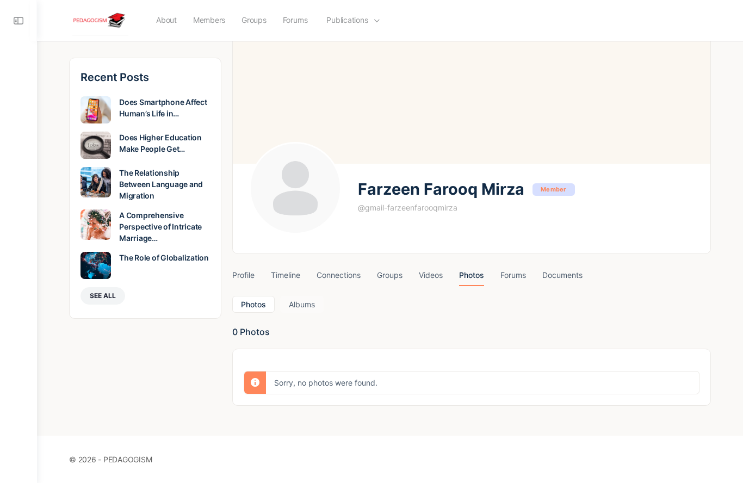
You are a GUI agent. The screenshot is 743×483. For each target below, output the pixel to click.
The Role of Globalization (164, 257)
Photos (253, 304)
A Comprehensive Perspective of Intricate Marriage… (160, 226)
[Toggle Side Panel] (18, 21)
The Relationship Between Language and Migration (161, 184)
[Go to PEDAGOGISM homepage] (100, 20)
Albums (302, 304)
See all (103, 296)
